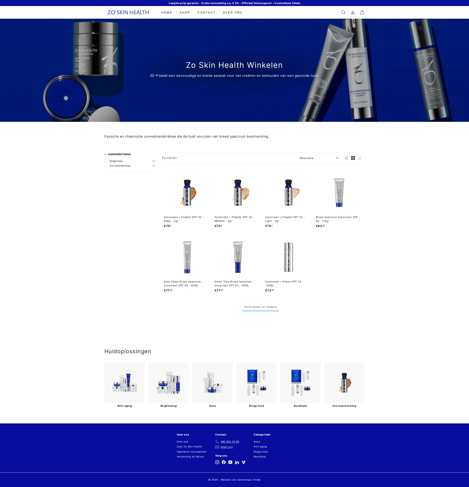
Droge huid (116, 161)
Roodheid (260, 456)
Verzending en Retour (190, 456)
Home (166, 12)
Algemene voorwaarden (192, 451)
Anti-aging (260, 446)
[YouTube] (230, 462)
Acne (257, 441)
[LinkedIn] (237, 462)
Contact (206, 12)
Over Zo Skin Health (189, 446)
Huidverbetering (119, 154)
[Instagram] (217, 462)
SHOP (185, 12)
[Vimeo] (243, 462)
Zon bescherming (119, 165)
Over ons (233, 12)
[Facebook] (224, 462)
